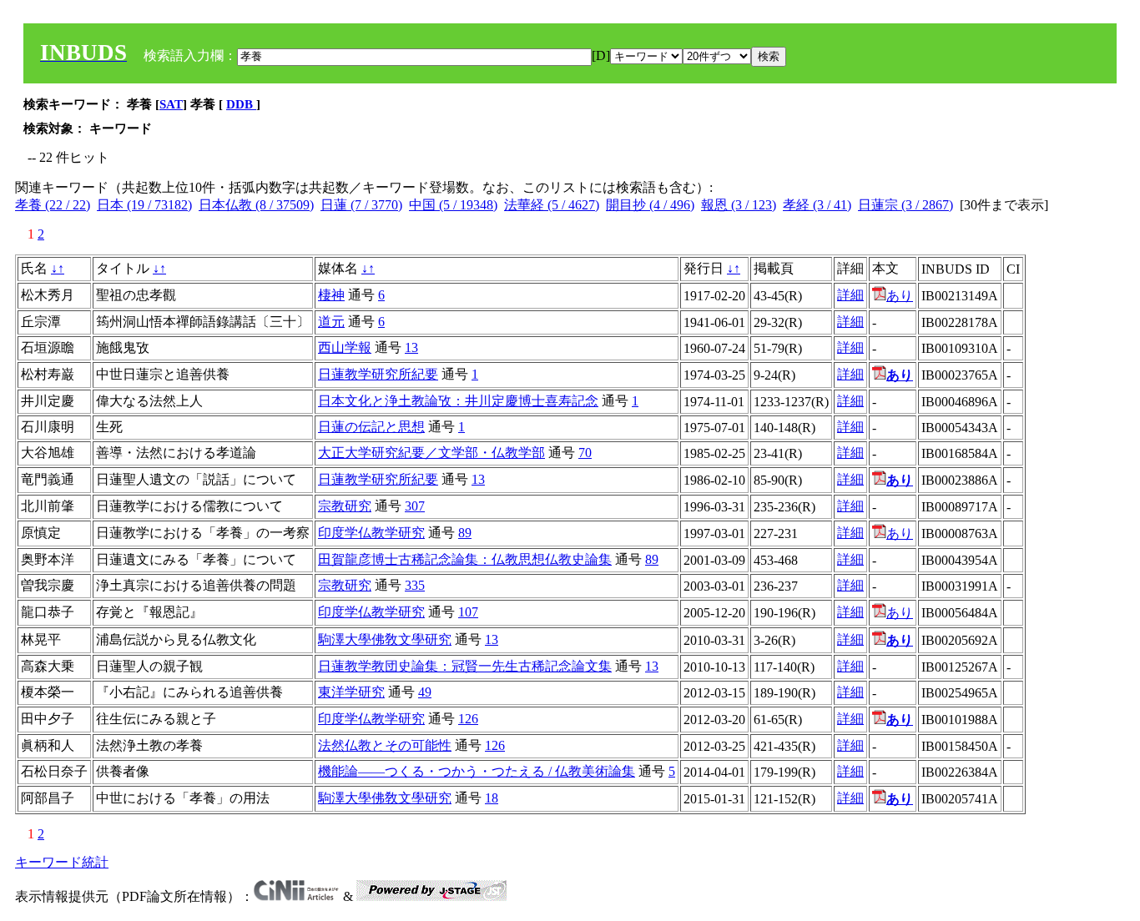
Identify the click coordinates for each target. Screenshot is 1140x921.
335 (415, 585)
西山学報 (344, 347)
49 (424, 692)
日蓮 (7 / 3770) (361, 205)
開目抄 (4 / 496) (650, 205)
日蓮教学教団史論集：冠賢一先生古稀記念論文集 (465, 666)
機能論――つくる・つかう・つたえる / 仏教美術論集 (476, 771)
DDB (241, 104)
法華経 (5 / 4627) (551, 205)
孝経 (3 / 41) (817, 205)
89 (465, 533)
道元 (331, 322)
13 (411, 347)
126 (468, 719)
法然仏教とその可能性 (384, 745)
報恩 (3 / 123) (738, 205)
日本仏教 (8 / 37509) (256, 205)
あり (899, 296)
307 (415, 506)
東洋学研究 (351, 692)
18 (491, 798)
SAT (171, 104)
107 (468, 612)
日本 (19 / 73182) (144, 205)
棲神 (331, 295)
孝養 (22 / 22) (52, 205)
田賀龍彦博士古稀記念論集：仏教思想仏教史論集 (465, 559)
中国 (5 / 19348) (453, 205)
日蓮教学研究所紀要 (378, 374)
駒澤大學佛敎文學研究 (384, 639)
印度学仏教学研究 (371, 533)
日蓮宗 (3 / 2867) (905, 205)
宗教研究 (344, 506)
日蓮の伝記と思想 (371, 427)
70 (585, 452)
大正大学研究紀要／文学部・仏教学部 (431, 452)
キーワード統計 (61, 862)
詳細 (850, 295)
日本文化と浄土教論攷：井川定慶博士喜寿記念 (458, 401)
